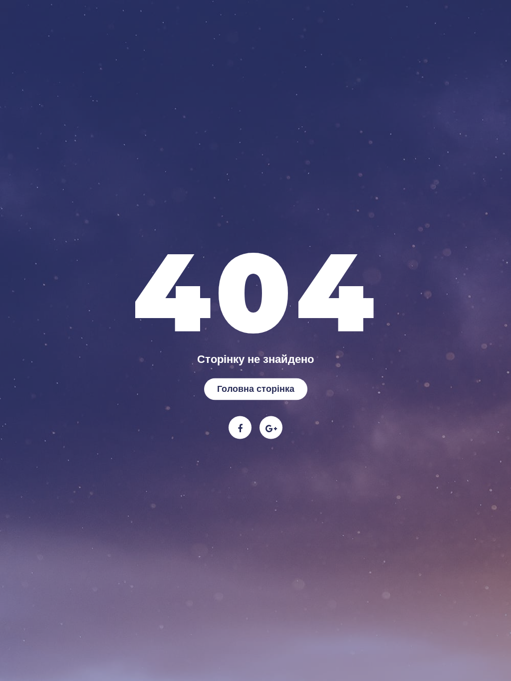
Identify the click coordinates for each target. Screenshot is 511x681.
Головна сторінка (255, 388)
